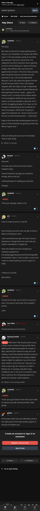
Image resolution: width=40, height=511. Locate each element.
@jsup (5, 343)
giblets (9, 413)
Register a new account (20, 443)
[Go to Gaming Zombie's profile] (4, 337)
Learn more (4, 4)
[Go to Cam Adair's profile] (4, 324)
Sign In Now (20, 448)
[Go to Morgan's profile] (4, 156)
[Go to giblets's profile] (4, 414)
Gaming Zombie (13, 337)
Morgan (10, 156)
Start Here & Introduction (19, 31)
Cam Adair (11, 323)
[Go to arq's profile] (4, 217)
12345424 (8, 29)
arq (8, 216)
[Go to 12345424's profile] (3, 30)
